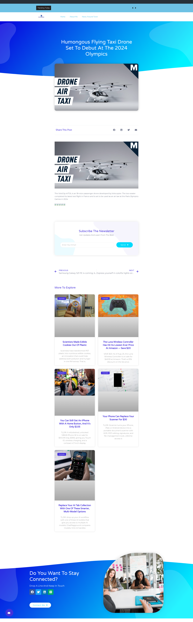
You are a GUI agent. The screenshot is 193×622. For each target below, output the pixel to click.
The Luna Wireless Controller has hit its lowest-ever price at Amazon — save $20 (118, 345)
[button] (9, 612)
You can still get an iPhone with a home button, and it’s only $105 (74, 423)
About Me (74, 16)
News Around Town (90, 16)
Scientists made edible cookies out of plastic (69, 8)
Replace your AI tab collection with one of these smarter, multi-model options (75, 508)
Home (62, 16)
